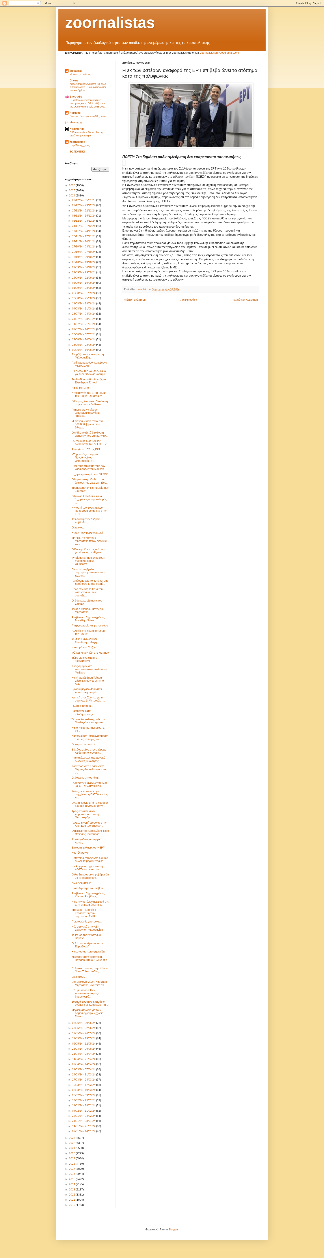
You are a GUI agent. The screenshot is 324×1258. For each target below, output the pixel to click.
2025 (72, 190)
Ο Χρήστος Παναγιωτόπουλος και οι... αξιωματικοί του (89, 784)
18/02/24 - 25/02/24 (84, 1100)
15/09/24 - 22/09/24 (84, 277)
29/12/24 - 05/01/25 (84, 200)
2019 (72, 1158)
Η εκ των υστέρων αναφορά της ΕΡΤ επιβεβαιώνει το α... (90, 903)
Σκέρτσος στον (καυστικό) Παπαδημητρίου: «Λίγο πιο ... (89, 960)
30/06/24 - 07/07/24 (84, 334)
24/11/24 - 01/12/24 (84, 226)
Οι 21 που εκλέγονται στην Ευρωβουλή (87, 945)
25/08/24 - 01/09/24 (84, 293)
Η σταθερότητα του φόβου (87, 888)
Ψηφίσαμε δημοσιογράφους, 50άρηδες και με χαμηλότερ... (88, 561)
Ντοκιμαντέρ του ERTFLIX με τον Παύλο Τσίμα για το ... (89, 394)
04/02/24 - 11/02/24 (84, 1110)
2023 (72, 1137)
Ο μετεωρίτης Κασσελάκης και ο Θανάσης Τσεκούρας (90, 832)
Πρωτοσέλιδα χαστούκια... (87, 921)
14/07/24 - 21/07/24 (84, 324)
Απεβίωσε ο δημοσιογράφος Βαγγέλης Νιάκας (88, 619)
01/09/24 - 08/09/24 (84, 287)
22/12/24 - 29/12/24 (84, 205)
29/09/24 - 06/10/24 (84, 267)
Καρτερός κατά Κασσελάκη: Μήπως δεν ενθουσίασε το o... (89, 769)
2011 (72, 1199)
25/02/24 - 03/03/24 (84, 1095)
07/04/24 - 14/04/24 (84, 1064)
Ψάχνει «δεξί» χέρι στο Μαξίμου (90, 652)
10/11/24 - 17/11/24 (84, 236)
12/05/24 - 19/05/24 (84, 1038)
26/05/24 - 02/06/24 (84, 1028)
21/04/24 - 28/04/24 (84, 1053)
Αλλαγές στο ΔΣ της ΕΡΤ (86, 449)
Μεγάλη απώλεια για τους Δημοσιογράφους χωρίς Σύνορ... (87, 1013)
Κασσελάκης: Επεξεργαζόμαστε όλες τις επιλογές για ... (90, 737)
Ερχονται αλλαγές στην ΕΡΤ (88, 847)
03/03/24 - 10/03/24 (84, 1090)
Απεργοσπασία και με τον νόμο (90, 625)
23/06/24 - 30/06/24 (84, 339)
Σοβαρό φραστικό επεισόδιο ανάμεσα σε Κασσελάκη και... (90, 1003)
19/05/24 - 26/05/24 (84, 1033)
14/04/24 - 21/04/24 (84, 1059)
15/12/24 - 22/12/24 (84, 210)
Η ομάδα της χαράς (80, 145)
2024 (72, 195)
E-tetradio (76, 96)
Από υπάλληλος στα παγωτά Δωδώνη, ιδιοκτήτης (88, 759)
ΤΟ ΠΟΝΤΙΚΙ (77, 151)
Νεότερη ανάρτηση (134, 299)
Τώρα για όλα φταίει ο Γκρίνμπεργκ (84, 659)
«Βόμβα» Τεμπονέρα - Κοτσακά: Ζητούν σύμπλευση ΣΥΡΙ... (85, 913)
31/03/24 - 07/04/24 (84, 1069)
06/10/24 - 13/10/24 (84, 262)
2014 (72, 1184)
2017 (72, 1168)
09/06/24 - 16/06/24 (84, 349)
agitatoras (76, 70)
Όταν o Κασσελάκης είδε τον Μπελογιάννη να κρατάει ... (89, 721)
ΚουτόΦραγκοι (80, 852)
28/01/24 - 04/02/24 (84, 1115)
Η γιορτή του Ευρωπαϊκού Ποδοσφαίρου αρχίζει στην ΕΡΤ (89, 511)
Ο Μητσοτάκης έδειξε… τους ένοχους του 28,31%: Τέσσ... (90, 481)
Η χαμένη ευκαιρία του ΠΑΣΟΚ (90, 474)
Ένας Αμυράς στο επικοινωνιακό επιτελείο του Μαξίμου (90, 669)
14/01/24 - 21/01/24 (84, 1126)
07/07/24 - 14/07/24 (84, 329)
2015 (72, 1179)
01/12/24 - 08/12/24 (84, 220)
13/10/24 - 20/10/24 (84, 256)
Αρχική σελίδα (189, 299)
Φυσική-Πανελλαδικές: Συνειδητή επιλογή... (85, 640)
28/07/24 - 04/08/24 (84, 313)
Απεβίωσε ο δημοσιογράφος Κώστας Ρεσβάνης (88, 895)
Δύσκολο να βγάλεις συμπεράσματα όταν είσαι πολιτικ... (88, 572)
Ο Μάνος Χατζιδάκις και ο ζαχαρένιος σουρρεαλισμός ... (89, 499)
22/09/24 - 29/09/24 (84, 272)
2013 (72, 1189)
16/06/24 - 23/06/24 (84, 344)
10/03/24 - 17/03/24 (84, 1084)
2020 (72, 1153)
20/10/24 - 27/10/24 (84, 251)
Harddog (75, 112)
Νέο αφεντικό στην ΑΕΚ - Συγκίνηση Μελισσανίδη (87, 928)
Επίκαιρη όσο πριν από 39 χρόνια (88, 116)
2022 (72, 1143)
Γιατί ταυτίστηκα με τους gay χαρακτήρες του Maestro (88, 467)
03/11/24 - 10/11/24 (84, 241)
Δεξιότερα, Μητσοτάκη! (85, 777)
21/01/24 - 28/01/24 (84, 1120)
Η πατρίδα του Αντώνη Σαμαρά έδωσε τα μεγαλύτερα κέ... (90, 859)
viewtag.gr (76, 122)
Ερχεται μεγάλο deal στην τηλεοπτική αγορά (87, 691)
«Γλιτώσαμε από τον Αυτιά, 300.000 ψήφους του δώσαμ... (87, 424)
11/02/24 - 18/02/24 (84, 1105)
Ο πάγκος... (78, 527)
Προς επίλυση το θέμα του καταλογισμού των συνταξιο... (87, 592)
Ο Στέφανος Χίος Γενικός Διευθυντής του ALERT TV (89, 442)
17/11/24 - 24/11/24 (84, 231)
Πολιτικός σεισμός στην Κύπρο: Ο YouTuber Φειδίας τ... (90, 970)
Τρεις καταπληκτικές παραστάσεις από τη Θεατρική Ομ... (85, 814)
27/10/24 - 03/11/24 (84, 246)
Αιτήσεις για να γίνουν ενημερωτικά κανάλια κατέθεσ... (86, 413)
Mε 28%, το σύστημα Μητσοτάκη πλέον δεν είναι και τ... (89, 541)
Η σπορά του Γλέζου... (85, 647)
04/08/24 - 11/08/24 (84, 308)
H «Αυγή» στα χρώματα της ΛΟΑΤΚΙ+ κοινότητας (88, 868)
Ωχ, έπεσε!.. (78, 976)
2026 (72, 185)
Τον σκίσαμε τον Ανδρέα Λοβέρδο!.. (86, 521)
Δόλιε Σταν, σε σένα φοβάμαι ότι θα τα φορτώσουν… (90, 876)
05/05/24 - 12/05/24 (84, 1043)
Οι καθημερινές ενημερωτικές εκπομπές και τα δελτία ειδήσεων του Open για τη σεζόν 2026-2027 (87, 103)
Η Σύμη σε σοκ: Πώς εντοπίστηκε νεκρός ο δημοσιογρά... (86, 993)
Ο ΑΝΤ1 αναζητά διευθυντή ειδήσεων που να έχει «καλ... (90, 434)
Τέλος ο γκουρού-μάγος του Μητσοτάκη (88, 610)
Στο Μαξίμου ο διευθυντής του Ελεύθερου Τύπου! (89, 381)
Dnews (74, 80)
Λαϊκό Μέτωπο (80, 387)
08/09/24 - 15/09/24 (84, 282)
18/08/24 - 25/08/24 (84, 298)
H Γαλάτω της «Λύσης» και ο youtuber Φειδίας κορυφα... (89, 373)
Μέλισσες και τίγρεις (80, 74)
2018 (72, 1163)
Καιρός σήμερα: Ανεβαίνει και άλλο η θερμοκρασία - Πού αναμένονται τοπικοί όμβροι (88, 87)
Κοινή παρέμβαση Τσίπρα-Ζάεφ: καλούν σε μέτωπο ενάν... (88, 681)
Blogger (173, 1229)
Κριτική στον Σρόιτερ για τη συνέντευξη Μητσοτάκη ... (88, 699)
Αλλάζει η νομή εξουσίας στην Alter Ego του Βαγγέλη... (89, 824)
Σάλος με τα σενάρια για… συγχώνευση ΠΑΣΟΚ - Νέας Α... (90, 794)
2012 (72, 1194)
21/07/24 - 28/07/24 (84, 319)
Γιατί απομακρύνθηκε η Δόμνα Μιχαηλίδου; (89, 364)
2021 (72, 1148)
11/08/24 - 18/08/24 (84, 303)
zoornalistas (110, 22)
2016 (72, 1173)
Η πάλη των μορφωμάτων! (87, 532)
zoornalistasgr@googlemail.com (219, 52)
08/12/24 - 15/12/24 (84, 215)
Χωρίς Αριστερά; (81, 883)
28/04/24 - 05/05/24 (84, 1048)
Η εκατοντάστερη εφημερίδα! (88, 951)
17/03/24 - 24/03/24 (84, 1079)
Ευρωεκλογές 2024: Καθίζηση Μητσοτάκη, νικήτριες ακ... (89, 983)
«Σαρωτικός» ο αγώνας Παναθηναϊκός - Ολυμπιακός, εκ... (85, 457)
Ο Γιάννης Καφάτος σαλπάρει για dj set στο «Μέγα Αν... (89, 551)
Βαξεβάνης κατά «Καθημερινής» (82, 712)
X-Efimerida (77, 128)
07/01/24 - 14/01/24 (84, 1131)
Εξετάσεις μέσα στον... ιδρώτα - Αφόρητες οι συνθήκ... (90, 751)
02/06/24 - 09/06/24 (84, 1022)
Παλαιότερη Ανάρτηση (245, 299)
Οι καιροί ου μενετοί (83, 744)
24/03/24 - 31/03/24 (84, 1074)
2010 (72, 1205)
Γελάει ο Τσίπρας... (82, 705)
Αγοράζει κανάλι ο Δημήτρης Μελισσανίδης (88, 356)
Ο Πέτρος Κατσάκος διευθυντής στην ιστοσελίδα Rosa (90, 403)
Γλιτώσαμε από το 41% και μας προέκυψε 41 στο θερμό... (90, 582)
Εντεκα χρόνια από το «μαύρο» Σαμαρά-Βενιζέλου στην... (90, 804)
